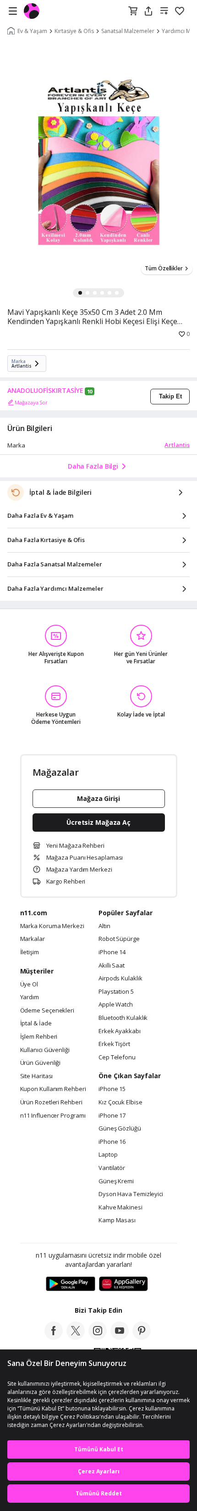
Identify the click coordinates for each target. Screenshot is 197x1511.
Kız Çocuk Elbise (120, 1102)
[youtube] (119, 1337)
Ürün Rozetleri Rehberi (51, 1102)
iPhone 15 (112, 1089)
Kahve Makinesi (120, 1207)
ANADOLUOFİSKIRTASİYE (45, 390)
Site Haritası (36, 1076)
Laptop (107, 1154)
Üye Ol (29, 984)
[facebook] (53, 1337)
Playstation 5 (116, 992)
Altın (104, 926)
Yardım (29, 997)
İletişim (29, 952)
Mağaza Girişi (98, 798)
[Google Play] (70, 1284)
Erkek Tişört (114, 1044)
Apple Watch (115, 1004)
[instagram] (97, 1337)
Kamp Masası (117, 1220)
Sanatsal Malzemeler (127, 31)
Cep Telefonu (117, 1057)
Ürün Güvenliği (40, 1063)
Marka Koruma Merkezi (52, 926)
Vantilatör (111, 1168)
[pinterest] (141, 1337)
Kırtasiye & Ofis (74, 31)
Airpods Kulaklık (120, 978)
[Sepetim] (132, 11)
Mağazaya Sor (31, 402)
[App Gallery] (123, 1284)
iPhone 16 (112, 1142)
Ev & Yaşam (32, 31)
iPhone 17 (112, 1115)
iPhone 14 (112, 952)
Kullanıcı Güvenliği (45, 1050)
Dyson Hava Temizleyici (130, 1194)
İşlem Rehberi (39, 1037)
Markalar (32, 939)
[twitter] (75, 1337)
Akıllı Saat (111, 965)
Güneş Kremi (116, 1181)
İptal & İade (36, 1023)
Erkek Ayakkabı (119, 1031)
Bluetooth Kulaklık (123, 1018)
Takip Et (170, 396)
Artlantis (177, 445)
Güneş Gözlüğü (119, 1128)
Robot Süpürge (119, 939)
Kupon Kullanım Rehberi (53, 1089)
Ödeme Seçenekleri (47, 1010)
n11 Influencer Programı (53, 1115)
